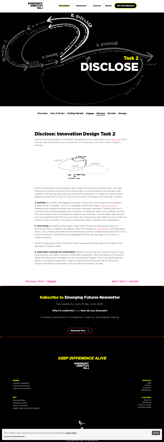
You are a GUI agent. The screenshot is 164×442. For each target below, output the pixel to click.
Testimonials (146, 402)
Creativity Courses (20, 403)
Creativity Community (21, 386)
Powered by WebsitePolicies (14, 436)
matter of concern (108, 206)
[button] (64, 5)
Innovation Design (144, 407)
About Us (147, 400)
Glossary (148, 385)
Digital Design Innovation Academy (26, 408)
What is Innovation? (20, 405)
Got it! (156, 433)
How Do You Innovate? (21, 388)
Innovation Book (19, 400)
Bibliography (146, 390)
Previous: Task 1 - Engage (41, 281)
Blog (149, 383)
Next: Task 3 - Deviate (125, 281)
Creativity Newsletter (21, 383)
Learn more (71, 433)
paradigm (101, 229)
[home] (43, 5)
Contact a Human (144, 405)
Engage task (114, 139)
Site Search (147, 387)
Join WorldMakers (125, 6)
